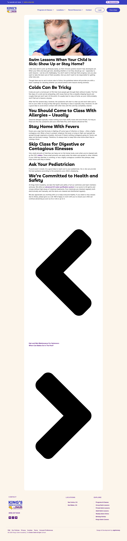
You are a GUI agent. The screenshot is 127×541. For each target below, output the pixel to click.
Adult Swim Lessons (102, 511)
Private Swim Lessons (103, 508)
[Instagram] (13, 517)
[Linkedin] (16, 517)
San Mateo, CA (72, 505)
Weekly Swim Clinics (102, 513)
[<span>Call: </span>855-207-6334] (8, 2)
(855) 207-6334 (14, 513)
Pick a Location (113, 2)
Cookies (29, 530)
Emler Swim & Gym (35, 532)
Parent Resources (74, 10)
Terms (36, 530)
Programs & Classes (44, 10)
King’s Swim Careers (102, 519)
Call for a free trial (29, 2)
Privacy (23, 530)
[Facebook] (10, 517)
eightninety (116, 530)
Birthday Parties (101, 516)
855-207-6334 (15, 2)
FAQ (9, 530)
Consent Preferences (46, 530)
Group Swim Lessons (102, 505)
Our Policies (16, 530)
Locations (60, 10)
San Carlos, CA (72, 502)
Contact (89, 10)
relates (39, 155)
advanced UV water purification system (59, 187)
